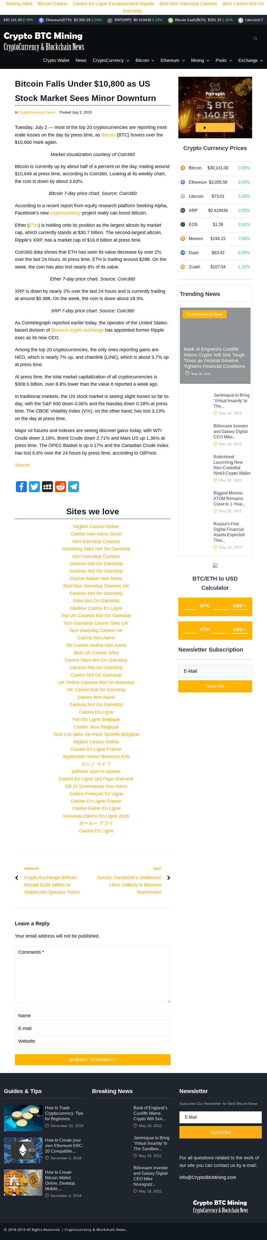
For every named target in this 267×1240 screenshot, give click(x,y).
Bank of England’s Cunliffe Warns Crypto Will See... (150, 1113)
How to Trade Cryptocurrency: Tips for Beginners (64, 1113)
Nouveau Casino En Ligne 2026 (96, 816)
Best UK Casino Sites (96, 652)
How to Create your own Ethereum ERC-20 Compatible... (64, 1145)
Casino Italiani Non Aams (96, 578)
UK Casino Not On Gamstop (96, 689)
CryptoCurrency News (37, 112)
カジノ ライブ (96, 764)
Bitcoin (108, 135)
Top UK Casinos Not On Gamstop (96, 615)
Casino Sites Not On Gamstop (96, 660)
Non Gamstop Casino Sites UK (96, 623)
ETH (33, 225)
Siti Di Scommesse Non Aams (96, 786)
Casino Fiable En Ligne (96, 808)
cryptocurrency (65, 213)
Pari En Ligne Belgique (96, 719)
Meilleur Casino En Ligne (96, 608)
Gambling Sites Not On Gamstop (96, 548)
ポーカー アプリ (96, 823)
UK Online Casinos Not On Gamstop (96, 682)
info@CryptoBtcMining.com (207, 1177)
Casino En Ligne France (96, 749)
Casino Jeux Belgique (96, 727)
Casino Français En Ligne (96, 793)
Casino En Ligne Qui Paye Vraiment (96, 779)
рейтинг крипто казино (96, 771)
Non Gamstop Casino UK (96, 630)
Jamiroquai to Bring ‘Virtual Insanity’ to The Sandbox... (151, 1143)
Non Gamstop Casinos (96, 541)
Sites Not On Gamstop (96, 600)
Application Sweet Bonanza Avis (96, 756)
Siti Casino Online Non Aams (96, 645)
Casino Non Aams (96, 637)
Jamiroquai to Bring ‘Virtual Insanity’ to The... (232, 400)
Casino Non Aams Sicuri (96, 533)
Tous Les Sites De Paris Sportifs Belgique (96, 734)
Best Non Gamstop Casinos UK (96, 585)
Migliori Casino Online (96, 526)
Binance (59, 330)
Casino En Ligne (96, 712)
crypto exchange (86, 330)
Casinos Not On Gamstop (96, 563)
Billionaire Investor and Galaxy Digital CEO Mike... (231, 431)
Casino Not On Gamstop (96, 675)
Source (22, 465)
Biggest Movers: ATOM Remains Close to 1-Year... (229, 498)
